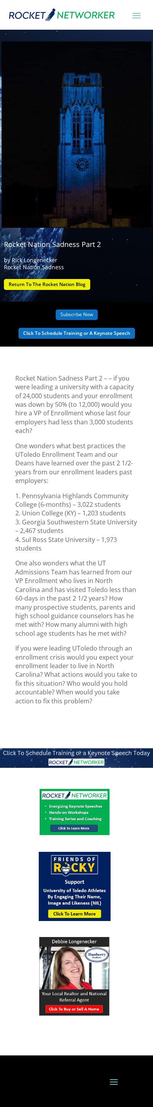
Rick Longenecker (34, 260)
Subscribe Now (76, 314)
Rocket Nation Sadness (34, 267)
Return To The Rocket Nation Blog (47, 284)
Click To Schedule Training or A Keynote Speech (76, 333)
